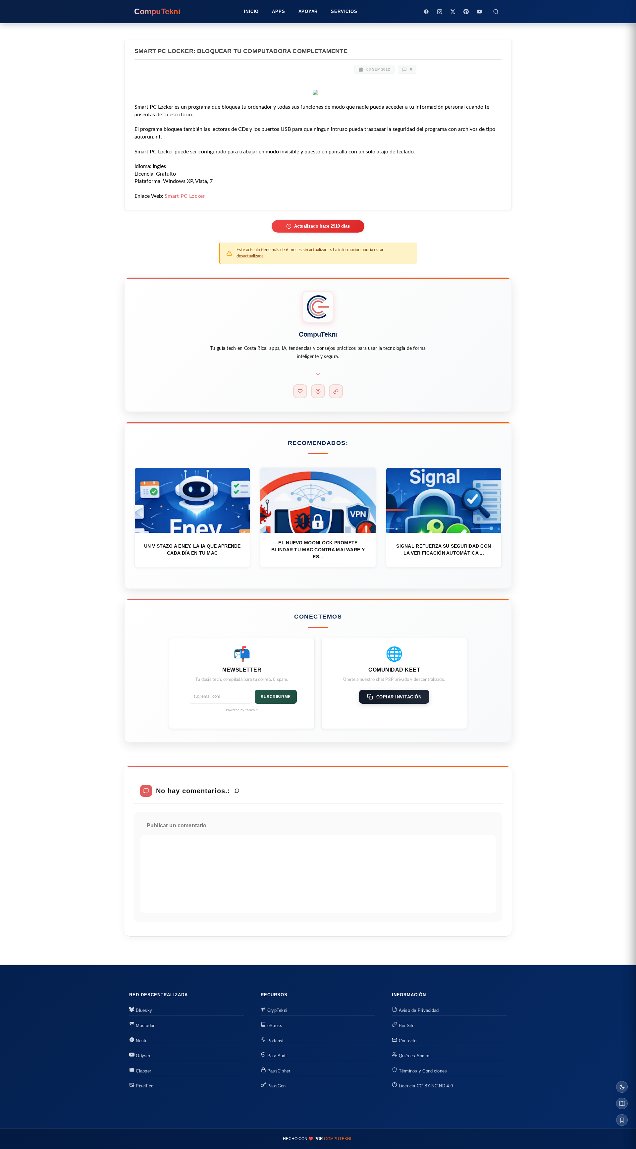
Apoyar (308, 11)
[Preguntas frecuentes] (318, 391)
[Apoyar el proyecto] (300, 391)
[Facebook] (426, 11)
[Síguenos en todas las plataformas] (336, 391)
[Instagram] (439, 11)
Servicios (344, 11)
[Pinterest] (466, 11)
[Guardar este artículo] (622, 1120)
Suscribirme (276, 696)
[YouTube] (479, 11)
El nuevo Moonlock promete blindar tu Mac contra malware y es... (318, 549)
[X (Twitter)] (453, 11)
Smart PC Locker (185, 196)
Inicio (251, 11)
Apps (278, 11)
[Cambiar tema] (622, 1087)
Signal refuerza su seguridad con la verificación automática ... (443, 549)
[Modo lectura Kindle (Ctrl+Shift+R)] (622, 1103)
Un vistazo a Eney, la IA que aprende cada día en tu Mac (192, 549)
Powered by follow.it (242, 710)
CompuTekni (337, 1138)
